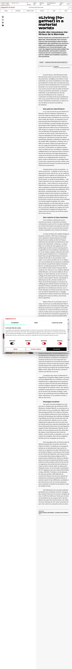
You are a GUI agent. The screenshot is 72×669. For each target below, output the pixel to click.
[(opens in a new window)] (2, 25)
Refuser (15, 349)
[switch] (28, 343)
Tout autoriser (56, 349)
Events (42, 11)
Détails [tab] (36, 322)
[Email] (2, 22)
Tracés (41, 62)
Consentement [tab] (14, 322)
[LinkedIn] (2, 19)
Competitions (30, 11)
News (6, 11)
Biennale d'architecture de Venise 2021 (56, 62)
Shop (66, 11)
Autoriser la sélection (36, 349)
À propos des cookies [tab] (57, 322)
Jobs (54, 11)
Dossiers (18, 11)
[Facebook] (2, 17)
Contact (68, 4)
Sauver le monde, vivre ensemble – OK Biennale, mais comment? (53, 512)
